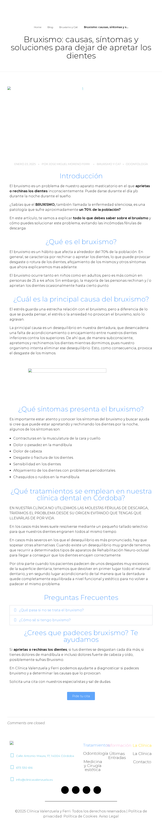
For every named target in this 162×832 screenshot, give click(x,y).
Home (37, 27)
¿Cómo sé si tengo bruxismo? (45, 620)
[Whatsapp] (97, 790)
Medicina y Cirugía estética (93, 765)
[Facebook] (65, 790)
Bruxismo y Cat (68, 27)
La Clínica (142, 753)
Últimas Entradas (117, 755)
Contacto (142, 761)
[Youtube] (86, 790)
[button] (81, 610)
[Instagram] (76, 790)
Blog (50, 27)
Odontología (137, 164)
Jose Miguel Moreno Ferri (69, 164)
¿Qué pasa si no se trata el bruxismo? (51, 610)
